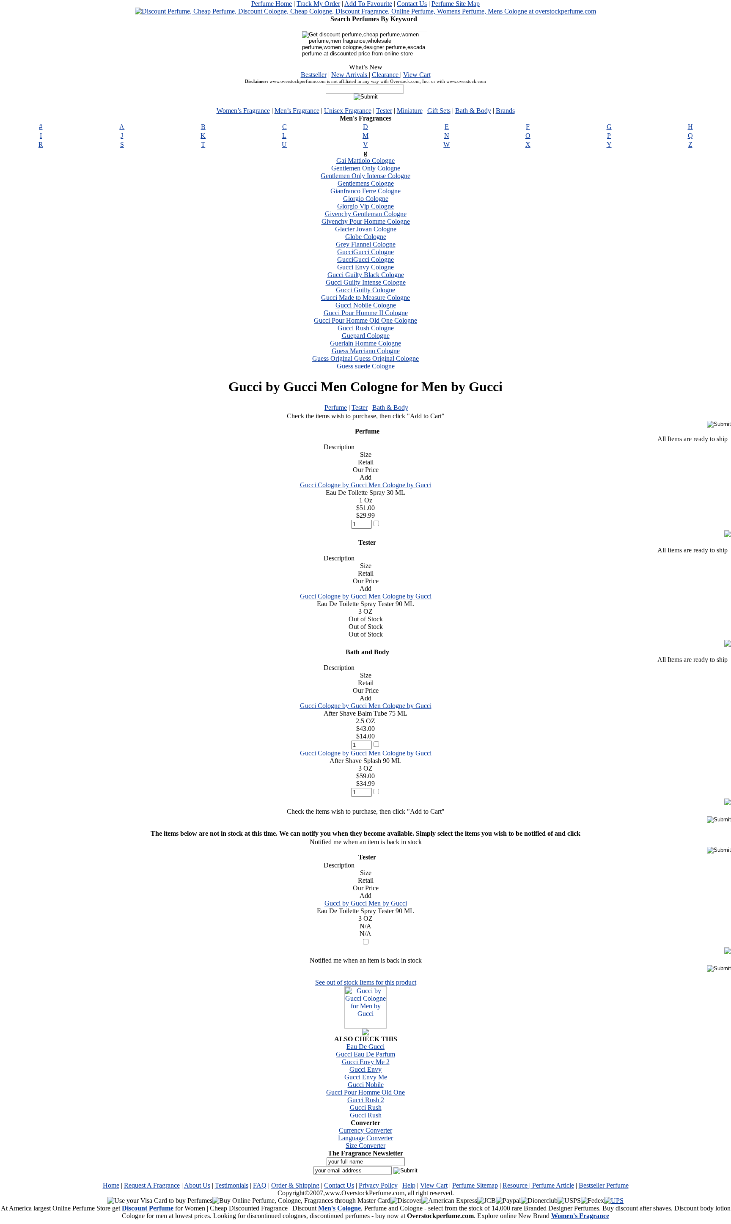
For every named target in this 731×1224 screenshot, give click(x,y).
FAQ (260, 1185)
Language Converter (365, 1138)
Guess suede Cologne (366, 366)
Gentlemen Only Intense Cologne (365, 175)
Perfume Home (271, 3)
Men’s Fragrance (297, 110)
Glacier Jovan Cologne (365, 229)
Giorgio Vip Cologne (365, 206)
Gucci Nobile (366, 1084)
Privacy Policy (378, 1185)
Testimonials (231, 1185)
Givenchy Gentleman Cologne (366, 213)
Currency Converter (365, 1130)
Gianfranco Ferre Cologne (365, 191)
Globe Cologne (365, 236)
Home (111, 1185)
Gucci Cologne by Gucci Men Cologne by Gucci (365, 485)
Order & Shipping (295, 1185)
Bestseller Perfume (604, 1185)
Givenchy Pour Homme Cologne (366, 221)
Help (408, 1185)
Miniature (410, 110)
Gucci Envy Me (365, 1077)
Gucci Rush (366, 1107)
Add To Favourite (368, 3)
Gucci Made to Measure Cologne (365, 297)
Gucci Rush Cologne (366, 328)
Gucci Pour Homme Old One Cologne (365, 320)
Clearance (386, 74)
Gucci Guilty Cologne (365, 290)
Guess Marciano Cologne (366, 350)
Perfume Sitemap (475, 1185)
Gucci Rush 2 (365, 1099)
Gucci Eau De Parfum (365, 1054)
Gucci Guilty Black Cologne (365, 274)
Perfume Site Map (455, 3)
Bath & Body (473, 110)
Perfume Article (553, 1185)
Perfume (335, 407)
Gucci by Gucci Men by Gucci (365, 903)
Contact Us (412, 3)
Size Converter (365, 1145)
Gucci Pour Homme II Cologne (366, 312)
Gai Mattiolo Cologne (365, 160)
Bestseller (314, 74)
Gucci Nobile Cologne (365, 305)
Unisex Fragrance (347, 110)
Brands (505, 110)
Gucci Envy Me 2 (366, 1061)
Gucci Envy (365, 1069)
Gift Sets (439, 110)
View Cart (417, 74)
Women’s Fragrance (243, 110)
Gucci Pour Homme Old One (365, 1092)
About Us (197, 1185)
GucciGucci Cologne (365, 251)
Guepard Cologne (366, 335)
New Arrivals (350, 74)
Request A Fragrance (152, 1185)
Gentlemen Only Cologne (365, 168)
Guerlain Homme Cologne (365, 343)
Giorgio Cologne (365, 198)
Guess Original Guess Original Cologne (365, 358)
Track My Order (318, 3)
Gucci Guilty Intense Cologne (366, 282)
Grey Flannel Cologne (366, 244)
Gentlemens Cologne (366, 183)
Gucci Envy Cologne (365, 267)
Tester (384, 110)
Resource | (517, 1185)
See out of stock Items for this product (365, 982)
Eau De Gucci (365, 1046)
